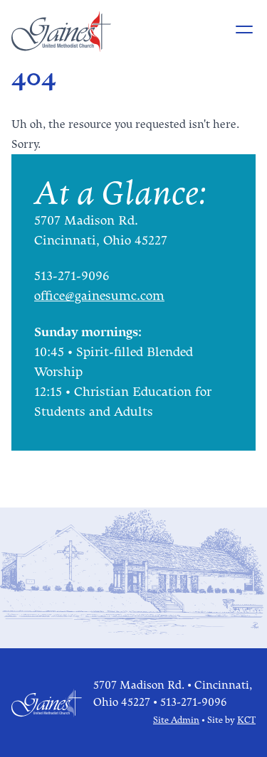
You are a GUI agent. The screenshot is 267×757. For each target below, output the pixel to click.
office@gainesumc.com (99, 296)
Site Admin (176, 720)
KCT (246, 720)
